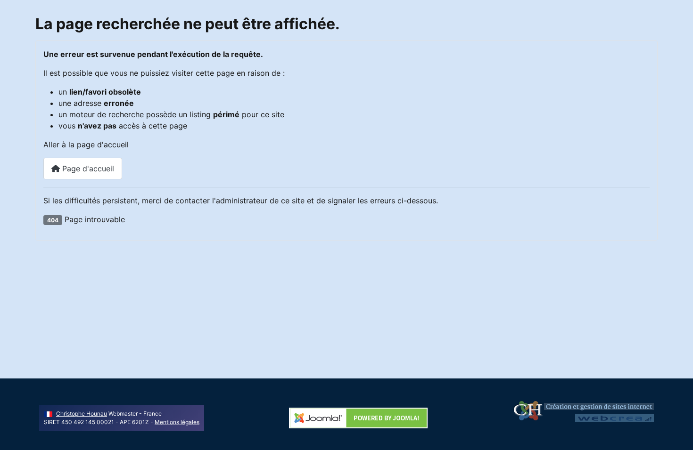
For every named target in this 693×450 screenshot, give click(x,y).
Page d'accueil (87, 168)
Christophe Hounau (81, 413)
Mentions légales (177, 422)
